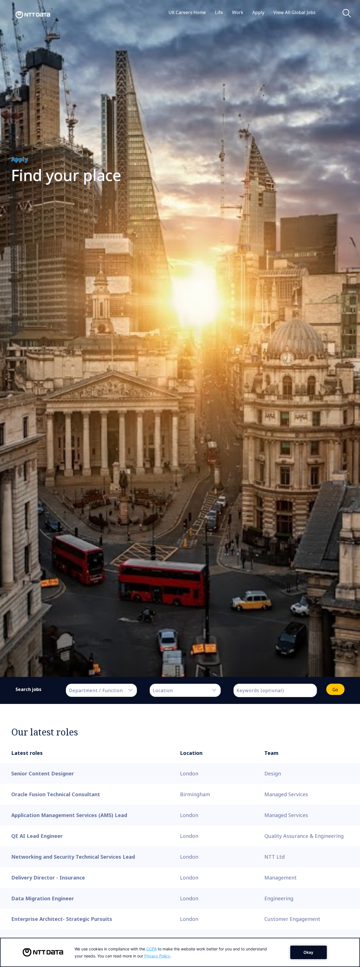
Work (237, 12)
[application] (180, 952)
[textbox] (104, 690)
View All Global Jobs (294, 12)
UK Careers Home (187, 12)
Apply (258, 12)
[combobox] (101, 690)
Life (219, 12)
